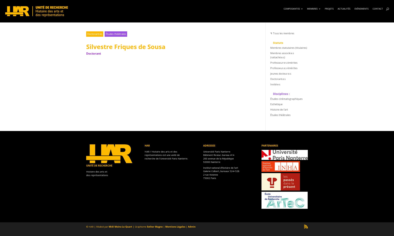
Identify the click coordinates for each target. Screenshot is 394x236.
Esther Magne (155, 226)
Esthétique (276, 104)
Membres (312, 9)
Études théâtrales (116, 34)
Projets (329, 9)
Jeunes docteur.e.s (280, 73)
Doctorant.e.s (278, 79)
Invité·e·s (275, 84)
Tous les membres (283, 33)
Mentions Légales (175, 226)
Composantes (292, 9)
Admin (192, 226)
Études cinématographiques (286, 99)
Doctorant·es (94, 34)
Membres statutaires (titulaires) (288, 48)
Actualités (344, 9)
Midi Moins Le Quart (120, 226)
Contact (378, 9)
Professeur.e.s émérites (284, 68)
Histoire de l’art (279, 109)
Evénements (361, 9)
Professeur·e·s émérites (284, 62)
